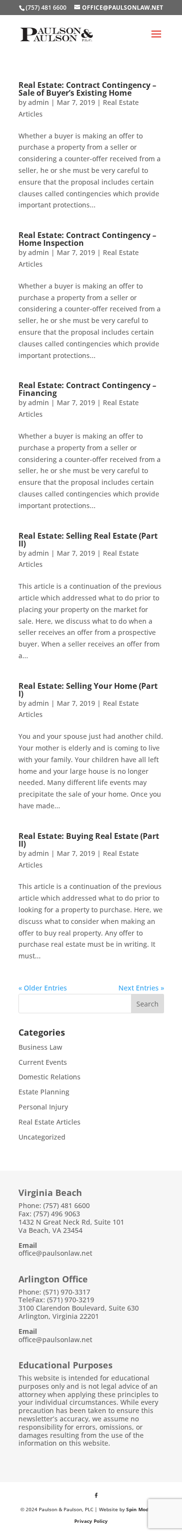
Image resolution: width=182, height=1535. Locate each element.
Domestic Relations (49, 1076)
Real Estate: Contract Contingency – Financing (87, 389)
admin (38, 102)
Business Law (40, 1047)
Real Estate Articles (49, 1121)
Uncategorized (42, 1137)
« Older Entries (42, 987)
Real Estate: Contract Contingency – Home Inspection (87, 239)
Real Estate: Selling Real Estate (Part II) (88, 539)
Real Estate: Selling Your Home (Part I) (88, 690)
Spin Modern (141, 1509)
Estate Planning (43, 1091)
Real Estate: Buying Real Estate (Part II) (88, 840)
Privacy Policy (91, 1521)
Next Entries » (141, 987)
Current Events (42, 1062)
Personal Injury (43, 1106)
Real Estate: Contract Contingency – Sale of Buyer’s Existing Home (87, 89)
